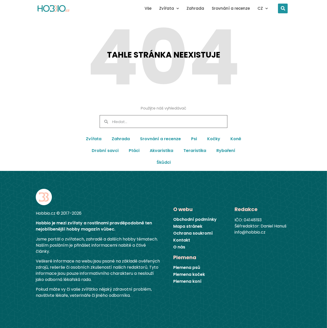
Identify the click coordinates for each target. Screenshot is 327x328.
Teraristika (194, 151)
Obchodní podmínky (195, 219)
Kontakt (181, 240)
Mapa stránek (187, 226)
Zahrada (195, 8)
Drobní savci (105, 151)
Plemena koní (187, 281)
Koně (235, 139)
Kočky (213, 139)
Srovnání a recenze (231, 8)
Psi (194, 139)
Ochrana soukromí (193, 233)
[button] (283, 8)
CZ (260, 8)
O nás (179, 247)
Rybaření (225, 151)
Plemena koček (189, 274)
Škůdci (164, 162)
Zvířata (166, 8)
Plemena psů (186, 267)
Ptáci (134, 151)
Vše (148, 8)
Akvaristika (161, 151)
